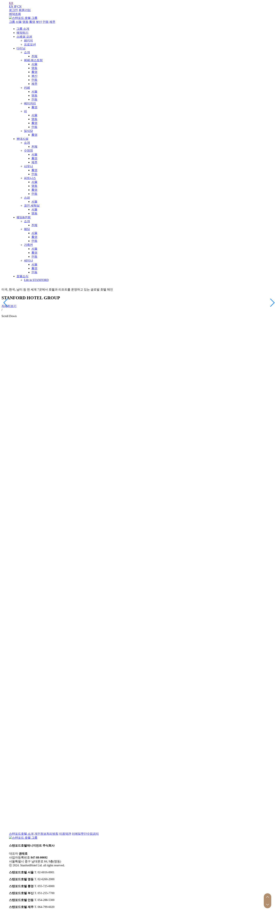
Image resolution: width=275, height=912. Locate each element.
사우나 (28, 166)
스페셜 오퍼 (24, 36)
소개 (27, 52)
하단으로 (267, 904)
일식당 (28, 130)
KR (11, 3)
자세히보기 (8, 306)
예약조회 (15, 14)
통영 (32, 21)
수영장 (28, 150)
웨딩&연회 (23, 217)
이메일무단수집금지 (85, 833)
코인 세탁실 (32, 205)
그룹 (12, 21)
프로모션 (30, 44)
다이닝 (20, 48)
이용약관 (65, 833)
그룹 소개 (22, 28)
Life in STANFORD (36, 280)
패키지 (28, 40)
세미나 (28, 260)
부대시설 (22, 138)
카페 (27, 87)
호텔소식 (22, 276)
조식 (126, 349)
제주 (52, 21)
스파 (27, 197)
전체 (34, 56)
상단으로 (267, 897)
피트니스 (30, 178)
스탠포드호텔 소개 (21, 833)
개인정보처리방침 (46, 833)
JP (15, 6)
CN (19, 6)
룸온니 (186, 349)
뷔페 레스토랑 (33, 60)
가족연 (28, 244)
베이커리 (30, 103)
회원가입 (25, 10)
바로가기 (15, 546)
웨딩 (27, 229)
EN (11, 6)
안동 (46, 21)
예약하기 (22, 32)
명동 (25, 21)
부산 (39, 21)
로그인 (13, 10)
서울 (19, 21)
